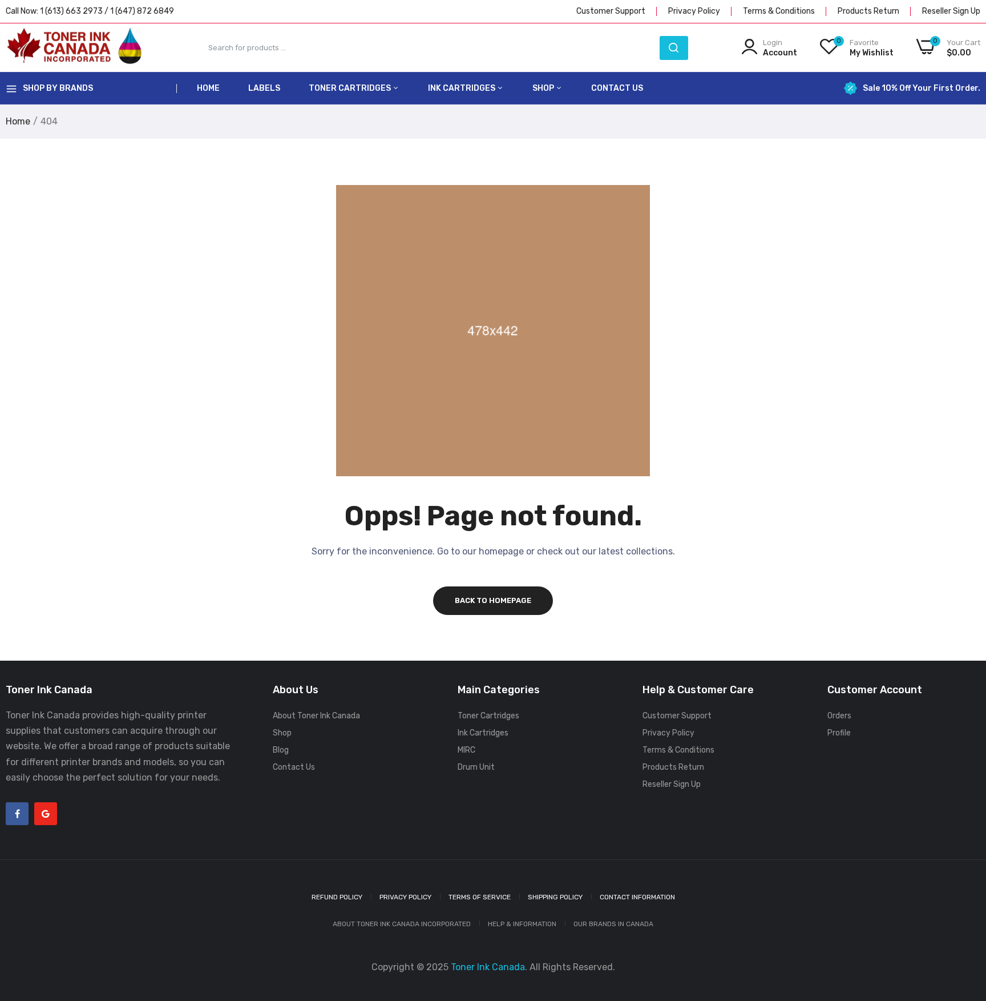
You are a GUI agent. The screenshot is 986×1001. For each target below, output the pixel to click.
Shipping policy (555, 897)
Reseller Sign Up (951, 11)
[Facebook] (17, 813)
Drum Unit (476, 767)
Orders (839, 716)
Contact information (637, 897)
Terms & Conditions (779, 11)
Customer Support (610, 11)
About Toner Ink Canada (316, 716)
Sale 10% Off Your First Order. (921, 89)
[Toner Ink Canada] (74, 48)
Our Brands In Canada (613, 924)
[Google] (45, 813)
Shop (544, 88)
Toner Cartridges (351, 88)
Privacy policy (405, 897)
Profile (839, 733)
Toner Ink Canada (488, 967)
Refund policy (337, 897)
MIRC (466, 750)
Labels (264, 88)
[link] (963, 918)
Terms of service (479, 897)
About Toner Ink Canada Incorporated (402, 924)
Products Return (868, 11)
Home (208, 88)
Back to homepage (493, 600)
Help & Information (522, 924)
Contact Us (617, 88)
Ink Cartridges (462, 88)
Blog (281, 750)
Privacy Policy (694, 11)
